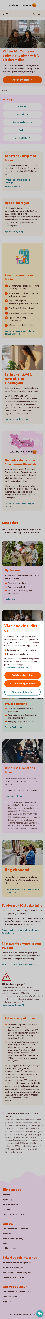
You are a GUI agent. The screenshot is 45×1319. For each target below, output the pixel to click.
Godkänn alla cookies (22, 675)
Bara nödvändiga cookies (22, 683)
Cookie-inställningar (22, 691)
